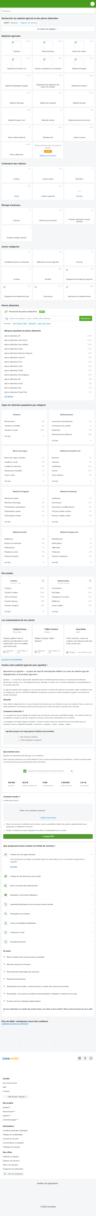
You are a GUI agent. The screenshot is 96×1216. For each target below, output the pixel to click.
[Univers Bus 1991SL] (29, 1035)
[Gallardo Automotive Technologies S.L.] (82, 1029)
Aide (4, 1087)
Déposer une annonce (11, 1161)
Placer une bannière (10, 1165)
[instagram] (91, 1058)
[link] (48, 150)
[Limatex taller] (29, 1029)
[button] (92, 4)
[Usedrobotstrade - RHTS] (65, 1040)
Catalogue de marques (11, 1147)
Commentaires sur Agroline (13, 1143)
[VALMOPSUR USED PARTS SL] (65, 1029)
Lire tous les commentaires (12, 659)
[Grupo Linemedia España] (82, 1040)
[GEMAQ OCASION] (82, 1035)
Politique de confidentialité (12, 1135)
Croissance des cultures (14, 163)
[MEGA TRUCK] (65, 1046)
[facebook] (85, 1058)
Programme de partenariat (13, 1169)
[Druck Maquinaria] (11, 1040)
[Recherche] (92, 11)
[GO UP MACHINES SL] (65, 1035)
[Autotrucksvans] (29, 1046)
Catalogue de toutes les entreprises (15, 1024)
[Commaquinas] (47, 1040)
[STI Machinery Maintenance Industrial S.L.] (82, 1046)
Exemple (13, 867)
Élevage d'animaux (11, 205)
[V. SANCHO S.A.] (47, 1046)
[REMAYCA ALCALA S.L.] (29, 1040)
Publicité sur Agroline (11, 1157)
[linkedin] (79, 1058)
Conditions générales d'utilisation (15, 1131)
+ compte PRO (48, 836)
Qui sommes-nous (10, 1083)
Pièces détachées (10, 305)
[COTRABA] (47, 1029)
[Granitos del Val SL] (11, 1035)
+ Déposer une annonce (48, 817)
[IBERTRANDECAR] (47, 1035)
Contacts (6, 1091)
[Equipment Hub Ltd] (11, 1029)
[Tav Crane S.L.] (11, 1046)
